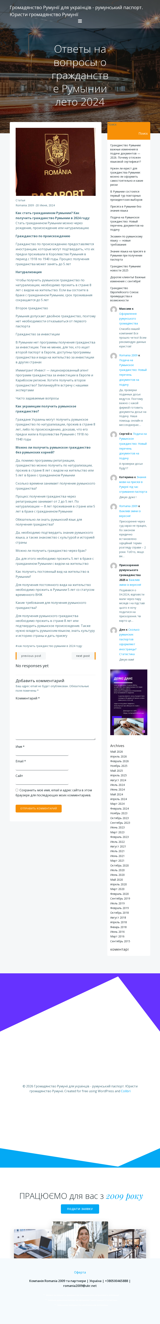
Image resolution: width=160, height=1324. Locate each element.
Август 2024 (118, 780)
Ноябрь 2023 (118, 813)
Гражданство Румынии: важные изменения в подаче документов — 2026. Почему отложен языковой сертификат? (125, 153)
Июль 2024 (117, 785)
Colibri (126, 1091)
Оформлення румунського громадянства (128, 318)
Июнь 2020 (117, 875)
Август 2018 (118, 917)
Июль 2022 (117, 842)
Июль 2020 (117, 870)
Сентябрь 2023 (120, 823)
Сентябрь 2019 (120, 898)
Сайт (19, 776)
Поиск (112, 124)
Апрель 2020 (118, 884)
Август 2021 (118, 846)
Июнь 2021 (117, 856)
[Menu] (80, 21)
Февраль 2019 (119, 908)
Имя (20, 746)
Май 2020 (116, 879)
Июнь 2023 (117, 827)
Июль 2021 (117, 851)
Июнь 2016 (117, 932)
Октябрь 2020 (119, 865)
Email (21, 761)
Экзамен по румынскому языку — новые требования (126, 240)
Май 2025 (116, 770)
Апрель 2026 (118, 756)
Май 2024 (116, 794)
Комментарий (28, 698)
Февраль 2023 (119, 837)
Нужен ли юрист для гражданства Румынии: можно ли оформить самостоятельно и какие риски (126, 176)
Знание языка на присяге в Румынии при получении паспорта (128, 255)
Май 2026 (116, 751)
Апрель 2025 (118, 775)
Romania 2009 (25, 205)
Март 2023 (117, 832)
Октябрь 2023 (119, 818)
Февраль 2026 (119, 761)
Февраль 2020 (119, 894)
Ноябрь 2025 (118, 766)
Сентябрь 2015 (120, 941)
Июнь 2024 (117, 789)
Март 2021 (117, 860)
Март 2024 (117, 803)
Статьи (20, 200)
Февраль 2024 (119, 808)
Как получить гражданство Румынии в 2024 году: (50, 646)
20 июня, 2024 (45, 205)
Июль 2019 (117, 903)
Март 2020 (117, 889)
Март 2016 (117, 936)
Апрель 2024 (118, 799)
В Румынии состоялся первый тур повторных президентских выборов (126, 195)
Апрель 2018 (118, 922)
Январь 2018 (118, 927)
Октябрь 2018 (119, 912)
